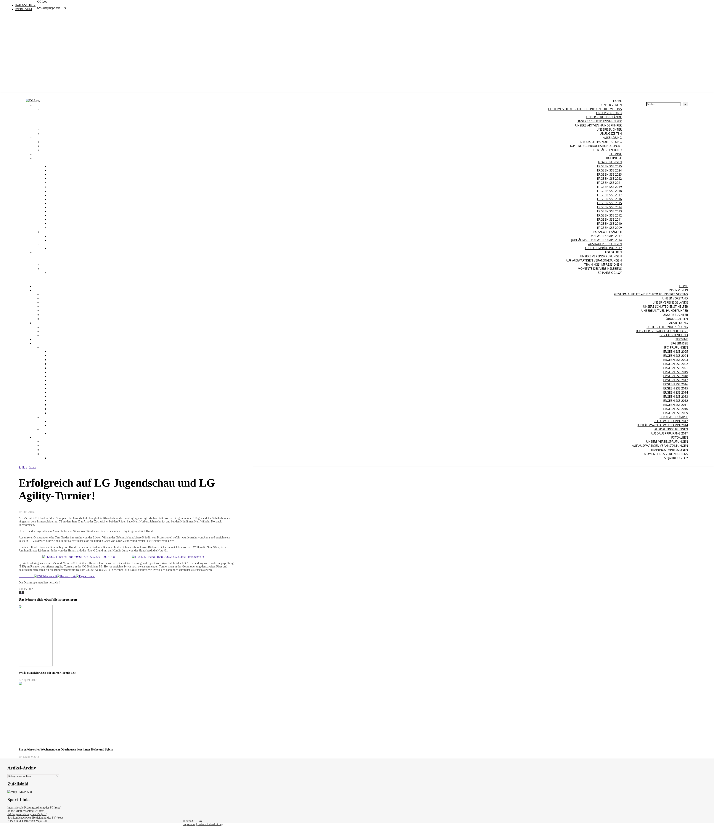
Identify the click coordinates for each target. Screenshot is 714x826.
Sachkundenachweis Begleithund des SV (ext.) (35, 817)
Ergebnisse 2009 (609, 228)
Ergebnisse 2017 (609, 195)
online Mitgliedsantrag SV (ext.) (26, 810)
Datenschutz (25, 5)
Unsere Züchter (609, 129)
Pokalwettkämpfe (607, 232)
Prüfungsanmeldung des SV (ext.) (27, 814)
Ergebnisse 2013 (609, 211)
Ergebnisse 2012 (609, 215)
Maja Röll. (42, 820)
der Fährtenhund (607, 150)
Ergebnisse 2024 (609, 170)
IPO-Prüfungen (610, 162)
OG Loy (42, 1)
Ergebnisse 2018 (609, 191)
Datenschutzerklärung (210, 824)
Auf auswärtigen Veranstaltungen (594, 260)
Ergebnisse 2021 (609, 183)
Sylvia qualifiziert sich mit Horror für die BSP (47, 672)
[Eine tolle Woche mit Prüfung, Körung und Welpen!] (23, 592)
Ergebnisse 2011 (609, 219)
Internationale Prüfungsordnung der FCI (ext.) (34, 807)
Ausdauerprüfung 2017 (603, 248)
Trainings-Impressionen (603, 264)
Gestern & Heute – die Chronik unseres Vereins (585, 109)
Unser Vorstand (609, 113)
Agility (23, 467)
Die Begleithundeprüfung (601, 142)
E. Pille (28, 588)
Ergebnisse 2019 (609, 187)
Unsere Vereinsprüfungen (601, 256)
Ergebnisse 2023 (609, 174)
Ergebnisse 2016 (609, 199)
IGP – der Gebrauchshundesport (596, 146)
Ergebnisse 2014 (609, 207)
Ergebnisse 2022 (609, 179)
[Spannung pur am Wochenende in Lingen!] (20, 592)
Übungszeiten (611, 133)
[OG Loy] (32, 100)
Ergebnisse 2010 (609, 224)
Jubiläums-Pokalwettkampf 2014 (596, 240)
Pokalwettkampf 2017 (605, 236)
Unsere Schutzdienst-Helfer (599, 121)
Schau (32, 467)
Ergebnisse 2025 (609, 166)
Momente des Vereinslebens (600, 269)
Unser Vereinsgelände (604, 117)
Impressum (23, 9)
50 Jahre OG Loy (610, 273)
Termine (615, 154)
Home (617, 101)
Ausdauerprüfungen (605, 244)
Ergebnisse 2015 (609, 203)
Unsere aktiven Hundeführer (598, 125)
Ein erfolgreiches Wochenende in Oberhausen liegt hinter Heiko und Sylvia (66, 749)
